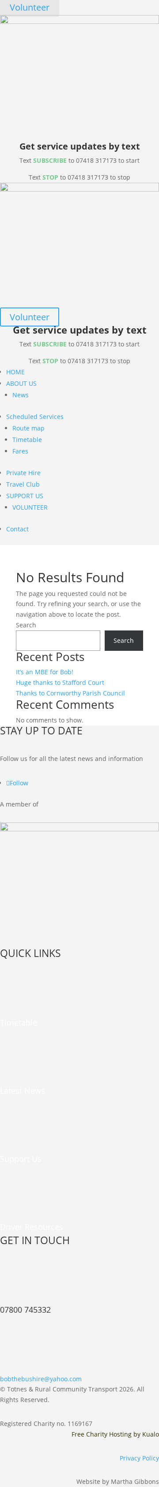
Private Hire (23, 473)
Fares (20, 451)
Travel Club (23, 484)
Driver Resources (31, 1227)
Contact (17, 529)
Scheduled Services (35, 416)
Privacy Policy (139, 1458)
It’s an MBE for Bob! (44, 672)
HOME (15, 372)
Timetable (27, 439)
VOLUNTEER (30, 507)
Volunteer (29, 317)
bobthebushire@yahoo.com (41, 1379)
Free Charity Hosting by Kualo (115, 1434)
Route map (28, 428)
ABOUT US (21, 383)
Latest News (22, 1090)
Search (26, 625)
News (20, 395)
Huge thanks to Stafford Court (60, 682)
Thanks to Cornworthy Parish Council (70, 693)
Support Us (21, 1158)
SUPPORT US (24, 496)
